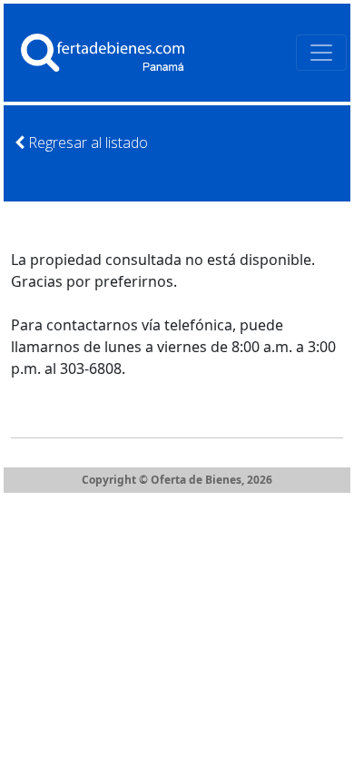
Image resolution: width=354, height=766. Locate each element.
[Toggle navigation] (321, 52)
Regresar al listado (86, 142)
